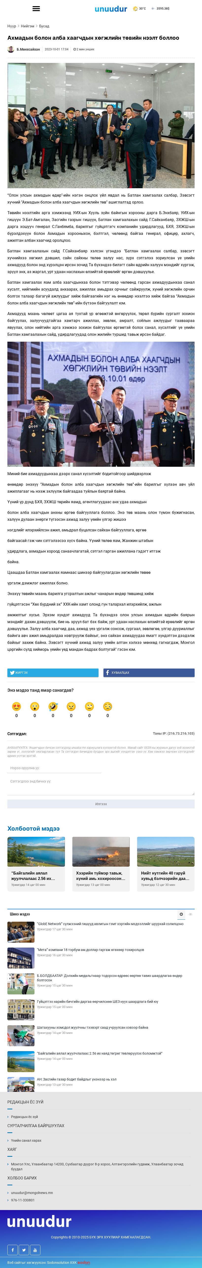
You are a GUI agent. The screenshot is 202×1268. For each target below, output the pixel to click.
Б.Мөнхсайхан (28, 49)
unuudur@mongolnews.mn (32, 1193)
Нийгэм (27, 26)
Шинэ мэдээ (20, 914)
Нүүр (11, 26)
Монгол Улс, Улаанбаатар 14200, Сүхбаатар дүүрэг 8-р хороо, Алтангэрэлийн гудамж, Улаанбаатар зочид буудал (97, 1166)
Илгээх (101, 804)
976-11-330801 (23, 1200)
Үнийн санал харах (26, 1140)
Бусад (44, 26)
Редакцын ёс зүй (24, 1117)
